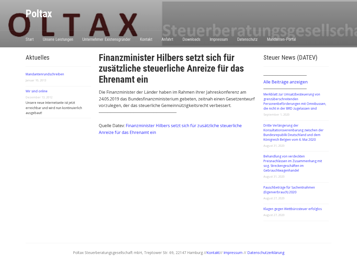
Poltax (39, 14)
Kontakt (146, 39)
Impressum (219, 39)
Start (30, 39)
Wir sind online (37, 91)
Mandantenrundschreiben (45, 74)
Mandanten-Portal (281, 39)
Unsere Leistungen (58, 39)
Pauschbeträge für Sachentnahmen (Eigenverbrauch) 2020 (289, 189)
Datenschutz (247, 39)
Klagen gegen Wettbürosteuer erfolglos (292, 209)
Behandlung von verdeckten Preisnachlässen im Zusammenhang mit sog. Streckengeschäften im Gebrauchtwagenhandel (292, 163)
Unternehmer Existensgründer (106, 39)
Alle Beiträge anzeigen (285, 82)
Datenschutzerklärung (265, 252)
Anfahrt (167, 39)
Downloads (191, 39)
